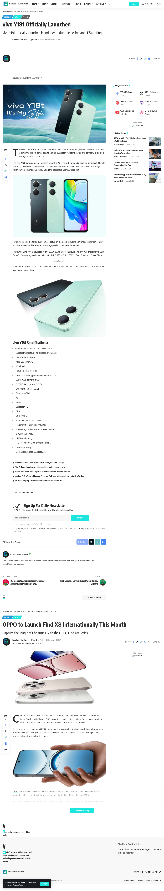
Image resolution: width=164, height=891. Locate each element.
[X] (149, 93)
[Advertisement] (36, 59)
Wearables (123, 157)
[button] (44, 884)
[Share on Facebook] (137, 59)
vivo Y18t (21, 163)
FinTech (116, 181)
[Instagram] (149, 103)
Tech (25, 17)
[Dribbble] (149, 112)
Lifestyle (121, 144)
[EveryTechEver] (15, 4)
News (17, 17)
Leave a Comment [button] (95, 597)
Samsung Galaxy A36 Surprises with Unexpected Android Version (42, 471)
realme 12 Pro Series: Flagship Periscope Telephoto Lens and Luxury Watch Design (49, 476)
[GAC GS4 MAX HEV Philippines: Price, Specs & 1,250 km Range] (155, 141)
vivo (25, 252)
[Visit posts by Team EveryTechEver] (6, 554)
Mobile (7, 17)
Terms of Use (18, 885)
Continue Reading (82, 810)
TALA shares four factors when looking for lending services (40, 467)
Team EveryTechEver (20, 39)
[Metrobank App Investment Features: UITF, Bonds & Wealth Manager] (155, 178)
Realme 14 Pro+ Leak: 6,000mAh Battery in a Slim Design (39, 462)
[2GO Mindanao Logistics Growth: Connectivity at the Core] (155, 166)
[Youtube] (125, 112)
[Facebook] (125, 93)
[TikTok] (159, 872)
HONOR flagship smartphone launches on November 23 (38, 480)
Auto (115, 144)
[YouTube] (149, 872)
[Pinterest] (125, 103)
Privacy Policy (84, 528)
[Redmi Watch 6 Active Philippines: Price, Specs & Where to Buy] (155, 154)
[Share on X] (141, 59)
